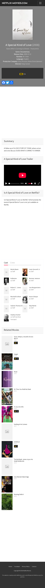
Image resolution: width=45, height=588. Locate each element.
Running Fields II (19, 494)
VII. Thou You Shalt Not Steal (22, 389)
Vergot (16, 354)
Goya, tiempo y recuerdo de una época (23, 337)
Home (10, 566)
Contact (34, 566)
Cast (6, 262)
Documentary (25, 52)
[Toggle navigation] (40, 3)
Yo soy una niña (18, 407)
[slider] (14, 183)
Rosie (15, 372)
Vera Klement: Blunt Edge (21, 477)
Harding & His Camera (20, 424)
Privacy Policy (26, 566)
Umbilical (17, 442)
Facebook (17, 566)
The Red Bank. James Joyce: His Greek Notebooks (23, 460)
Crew (12, 262)
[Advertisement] (22, 112)
